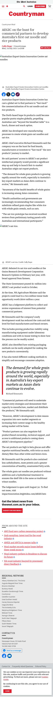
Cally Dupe (46, 48)
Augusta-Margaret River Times (12, 583)
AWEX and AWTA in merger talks (20, 542)
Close (7, 691)
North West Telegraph (9, 618)
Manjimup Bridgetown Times (12, 610)
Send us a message (14, 650)
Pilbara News (6, 621)
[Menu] (3, 6)
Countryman (6, 594)
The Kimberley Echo (9, 607)
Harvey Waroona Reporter (11, 602)
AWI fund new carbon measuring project (23, 531)
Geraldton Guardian (8, 597)
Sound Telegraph (7, 626)
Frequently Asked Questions (22, 666)
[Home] (7, 6)
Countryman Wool (8, 24)
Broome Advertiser (8, 586)
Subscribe (40, 6)
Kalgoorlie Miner (7, 605)
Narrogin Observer (8, 616)
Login (30, 6)
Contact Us (6, 666)
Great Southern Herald (9, 599)
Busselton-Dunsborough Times (12, 591)
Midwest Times (7, 613)
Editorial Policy (40, 666)
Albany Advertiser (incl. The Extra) (13, 581)
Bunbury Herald (7, 589)
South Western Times (9, 624)
